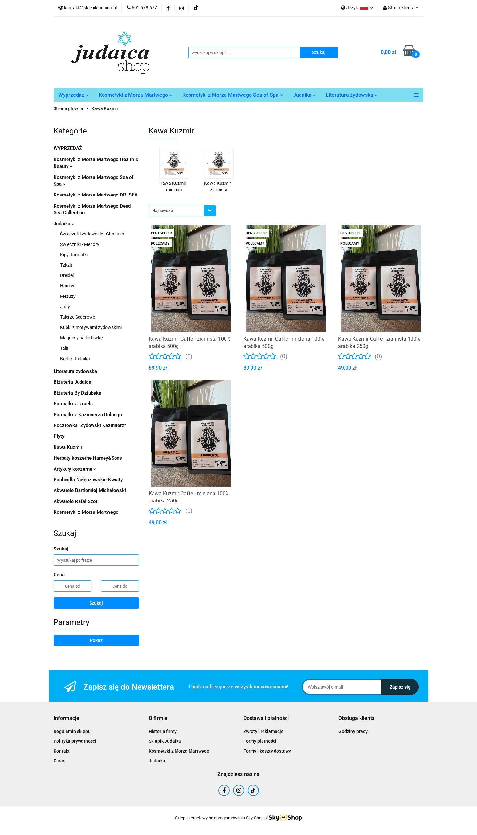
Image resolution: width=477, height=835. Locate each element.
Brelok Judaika (75, 358)
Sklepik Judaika (165, 741)
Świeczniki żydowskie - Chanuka (92, 233)
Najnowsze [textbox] (162, 210)
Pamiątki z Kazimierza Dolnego (88, 415)
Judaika (303, 95)
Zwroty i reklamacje (263, 731)
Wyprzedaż (72, 95)
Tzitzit (66, 265)
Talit (64, 348)
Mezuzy (68, 296)
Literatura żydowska (350, 95)
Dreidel (67, 275)
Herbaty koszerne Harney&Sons (88, 458)
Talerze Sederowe (77, 317)
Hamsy (67, 285)
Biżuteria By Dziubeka (77, 393)
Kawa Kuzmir (68, 447)
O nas (59, 760)
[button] (66, 718)
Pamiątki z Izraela (73, 404)
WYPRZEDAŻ (68, 148)
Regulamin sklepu (72, 731)
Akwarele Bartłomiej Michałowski (90, 490)
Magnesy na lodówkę (81, 337)
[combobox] (182, 210)
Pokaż (96, 640)
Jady (65, 306)
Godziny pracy (353, 731)
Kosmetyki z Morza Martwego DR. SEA (96, 195)
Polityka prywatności (75, 741)
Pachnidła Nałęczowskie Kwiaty (88, 480)
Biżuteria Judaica (72, 382)
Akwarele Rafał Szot (75, 501)
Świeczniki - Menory (79, 244)
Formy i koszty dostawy (267, 750)
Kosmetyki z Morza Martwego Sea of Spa (231, 95)
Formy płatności (259, 741)
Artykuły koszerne (73, 469)
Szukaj (96, 603)
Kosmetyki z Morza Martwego (134, 95)
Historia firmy (163, 731)
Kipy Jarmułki (74, 254)
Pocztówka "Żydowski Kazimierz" (90, 425)
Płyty (59, 436)
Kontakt (62, 750)
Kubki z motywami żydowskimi (91, 327)
